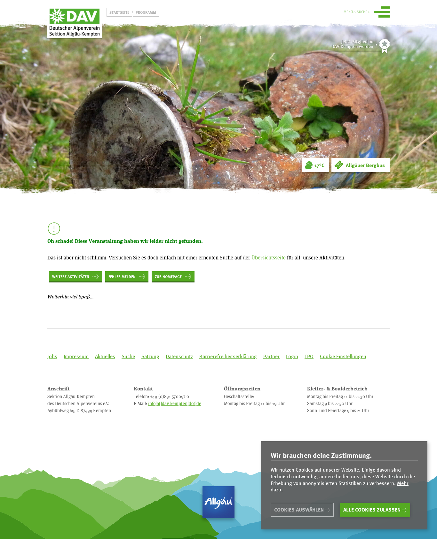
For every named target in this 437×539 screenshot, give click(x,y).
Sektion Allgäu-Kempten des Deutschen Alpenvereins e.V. (74, 22)
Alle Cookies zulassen (372, 509)
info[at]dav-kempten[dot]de (174, 403)
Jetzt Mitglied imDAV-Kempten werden (352, 44)
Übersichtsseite (268, 257)
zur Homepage (168, 276)
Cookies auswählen (299, 509)
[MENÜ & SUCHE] (382, 13)
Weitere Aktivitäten (70, 276)
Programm (146, 12)
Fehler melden (122, 276)
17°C (319, 165)
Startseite (119, 12)
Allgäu (218, 502)
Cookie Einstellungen (343, 356)
